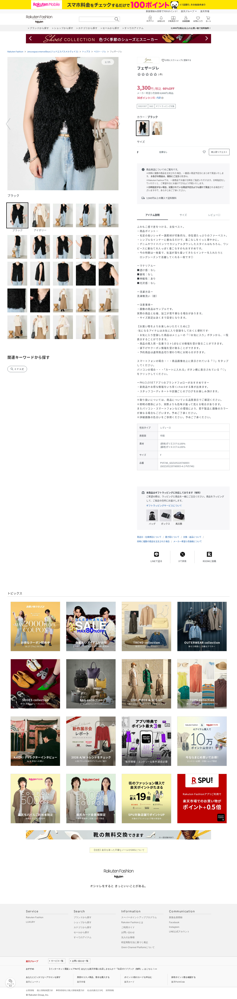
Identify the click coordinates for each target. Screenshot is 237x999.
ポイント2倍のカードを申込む (138, 977)
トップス (86, 51)
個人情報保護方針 (45, 990)
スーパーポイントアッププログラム (139, 917)
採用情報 (110, 990)
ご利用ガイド (128, 927)
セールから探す (81, 932)
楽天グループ (187, 11)
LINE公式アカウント (179, 931)
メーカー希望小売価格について (187, 541)
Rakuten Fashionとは (132, 922)
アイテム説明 (152, 215)
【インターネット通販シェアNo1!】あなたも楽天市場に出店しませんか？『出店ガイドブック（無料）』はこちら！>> (102, 969)
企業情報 (30, 990)
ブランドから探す (82, 917)
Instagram (174, 927)
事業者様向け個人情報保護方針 (70, 990)
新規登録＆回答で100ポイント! (161, 11)
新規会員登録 (175, 917)
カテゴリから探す (82, 927)
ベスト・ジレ (100, 51)
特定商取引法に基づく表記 (134, 942)
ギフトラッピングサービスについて (164, 505)
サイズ (183, 215)
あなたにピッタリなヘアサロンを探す (43, 977)
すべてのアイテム (82, 937)
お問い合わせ (128, 932)
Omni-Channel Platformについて (138, 947)
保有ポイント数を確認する (183, 977)
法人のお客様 (128, 937)
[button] (62, 124)
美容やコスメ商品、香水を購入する (93, 977)
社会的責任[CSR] (95, 990)
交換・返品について (192, 537)
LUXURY (30, 922)
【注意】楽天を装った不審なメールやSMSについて (118, 850)
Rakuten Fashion (15, 51)
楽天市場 (204, 11)
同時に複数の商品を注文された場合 (153, 541)
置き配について (172, 537)
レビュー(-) (214, 215)
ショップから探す (82, 922)
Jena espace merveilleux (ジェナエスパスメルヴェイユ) (52, 51)
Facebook (174, 922)
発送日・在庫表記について (149, 537)
